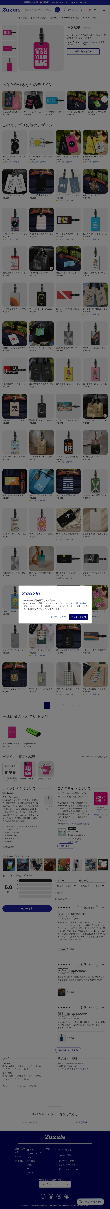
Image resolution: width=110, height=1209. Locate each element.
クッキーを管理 (58, 617)
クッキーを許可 (78, 617)
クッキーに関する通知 (76, 603)
